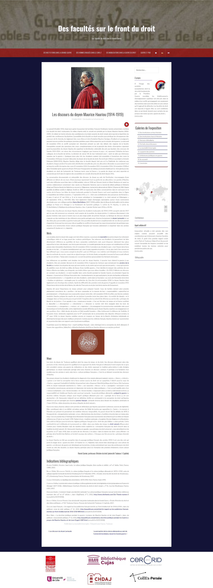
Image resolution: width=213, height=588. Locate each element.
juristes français (81, 400)
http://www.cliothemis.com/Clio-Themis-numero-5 (111, 494)
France (103, 524)
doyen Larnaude (118, 218)
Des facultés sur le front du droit (106, 28)
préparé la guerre (120, 393)
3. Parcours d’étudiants (146, 140)
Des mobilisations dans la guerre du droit (121, 52)
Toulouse (109, 524)
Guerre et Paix (146, 52)
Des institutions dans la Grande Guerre (57, 52)
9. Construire (142, 163)
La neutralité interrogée (80, 524)
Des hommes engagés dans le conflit (89, 52)
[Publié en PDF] (126, 124)
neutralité (103, 237)
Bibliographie (139, 257)
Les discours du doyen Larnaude (60, 531)
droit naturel (114, 424)
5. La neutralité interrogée (147, 148)
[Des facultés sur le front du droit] (106, 16)
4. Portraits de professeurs (147, 144)
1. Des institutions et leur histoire (149, 133)
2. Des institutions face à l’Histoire (150, 136)
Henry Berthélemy (79, 202)
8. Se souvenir (143, 159)
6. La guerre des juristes (146, 152)
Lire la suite (139, 116)
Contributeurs (139, 217)
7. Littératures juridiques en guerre (150, 155)
